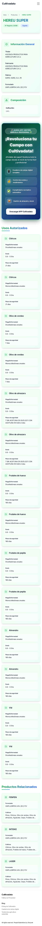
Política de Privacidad (8, 898)
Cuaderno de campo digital (10, 909)
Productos (14, 15)
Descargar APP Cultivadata (20, 211)
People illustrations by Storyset (23, 922)
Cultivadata (7, 894)
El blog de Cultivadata (8, 906)
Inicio (5, 15)
